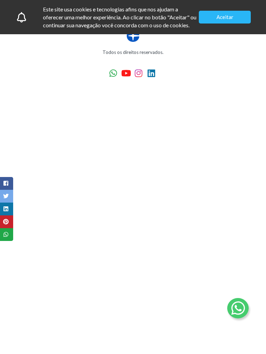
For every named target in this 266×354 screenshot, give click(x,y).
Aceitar (224, 17)
